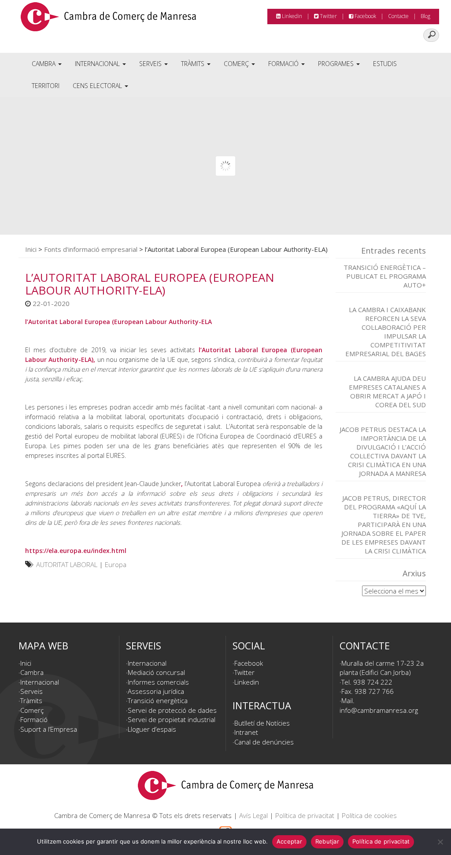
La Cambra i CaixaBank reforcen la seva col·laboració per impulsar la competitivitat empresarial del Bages (385, 331)
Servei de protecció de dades (172, 710)
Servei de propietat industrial (171, 719)
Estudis (385, 63)
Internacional (98, 63)
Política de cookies (369, 815)
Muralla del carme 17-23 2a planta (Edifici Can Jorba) (382, 668)
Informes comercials (158, 682)
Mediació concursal (156, 672)
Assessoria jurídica (156, 691)
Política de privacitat (304, 815)
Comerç (237, 63)
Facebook (364, 16)
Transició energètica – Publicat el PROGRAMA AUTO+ (385, 276)
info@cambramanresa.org (379, 710)
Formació (284, 63)
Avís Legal (253, 815)
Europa (115, 564)
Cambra (44, 63)
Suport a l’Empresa (48, 729)
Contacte (398, 16)
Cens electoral (98, 85)
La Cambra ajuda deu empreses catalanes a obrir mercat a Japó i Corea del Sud (387, 391)
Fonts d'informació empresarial (90, 249)
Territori (45, 85)
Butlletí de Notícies (262, 723)
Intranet (246, 732)
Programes (336, 63)
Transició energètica (158, 700)
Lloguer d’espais (152, 729)
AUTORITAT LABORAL (66, 564)
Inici (31, 249)
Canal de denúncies (264, 741)
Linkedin (291, 16)
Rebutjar (327, 841)
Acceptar (289, 841)
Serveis (151, 63)
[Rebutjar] (440, 841)
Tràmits (193, 63)
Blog (425, 16)
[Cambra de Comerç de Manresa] (108, 20)
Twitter (327, 16)
